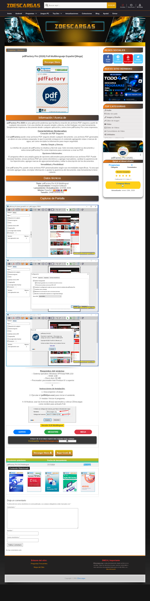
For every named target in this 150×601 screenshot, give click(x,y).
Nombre (10, 530)
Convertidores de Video (115, 131)
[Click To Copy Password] (67, 441)
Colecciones (87, 13)
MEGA (83, 432)
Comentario (11, 507)
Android (18, 13)
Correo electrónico (13, 537)
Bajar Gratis (63, 453)
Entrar (114, 13)
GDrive (22, 432)
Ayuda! (106, 13)
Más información (111, 569)
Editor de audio (111, 114)
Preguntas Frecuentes (39, 563)
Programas (12, 50)
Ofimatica (20, 50)
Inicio (9, 13)
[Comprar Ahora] (123, 186)
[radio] (116, 175)
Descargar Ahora (52, 62)
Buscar (111, 5)
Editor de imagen (112, 121)
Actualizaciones (71, 13)
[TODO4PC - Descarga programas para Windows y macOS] (123, 87)
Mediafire (53, 432)
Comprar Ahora (123, 184)
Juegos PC (44, 13)
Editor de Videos (112, 128)
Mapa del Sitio (39, 567)
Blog (97, 13)
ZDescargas (81, 578)
